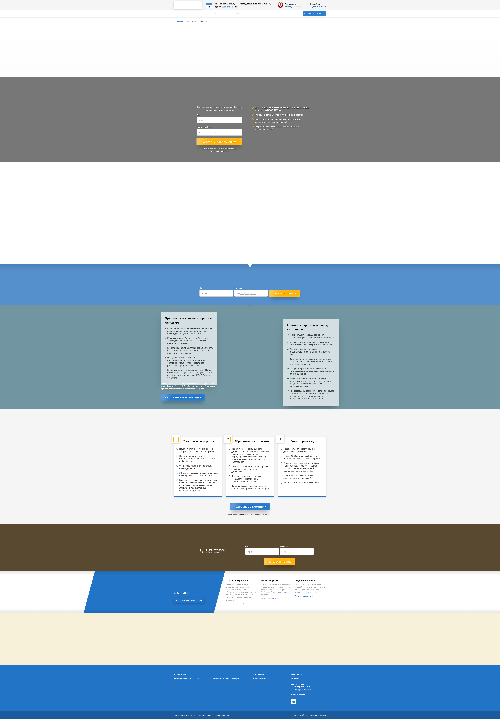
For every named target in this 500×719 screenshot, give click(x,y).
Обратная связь (289, 650)
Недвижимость (203, 13)
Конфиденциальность (224, 715)
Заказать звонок (315, 13)
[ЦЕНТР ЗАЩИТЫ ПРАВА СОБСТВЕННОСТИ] (188, 5)
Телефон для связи (263, 55)
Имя (198, 114)
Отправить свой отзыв (190, 600)
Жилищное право (222, 13)
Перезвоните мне (279, 561)
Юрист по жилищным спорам (186, 678)
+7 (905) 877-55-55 (214, 549)
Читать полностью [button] (234, 603)
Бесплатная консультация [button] (183, 397)
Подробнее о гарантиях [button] (250, 506)
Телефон (238, 287)
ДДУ (238, 13)
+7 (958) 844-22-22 (293, 6)
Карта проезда (298, 693)
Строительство (251, 13)
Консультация (302, 61)
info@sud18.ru (290, 634)
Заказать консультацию (219, 141)
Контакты (295, 678)
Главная (179, 21)
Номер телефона (204, 126)
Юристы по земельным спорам (226, 678)
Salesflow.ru (322, 715)
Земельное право (183, 13)
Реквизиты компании (261, 678)
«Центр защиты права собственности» (199, 715)
